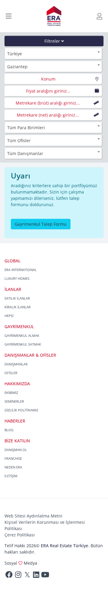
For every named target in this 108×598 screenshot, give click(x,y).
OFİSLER (10, 373)
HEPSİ (9, 315)
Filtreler (52, 41)
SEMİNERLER (14, 401)
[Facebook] (9, 576)
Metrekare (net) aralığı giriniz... (48, 115)
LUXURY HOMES (16, 278)
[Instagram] (18, 576)
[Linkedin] (36, 576)
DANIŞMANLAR (16, 364)
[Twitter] (27, 576)
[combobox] (53, 53)
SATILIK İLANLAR (17, 298)
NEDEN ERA (13, 467)
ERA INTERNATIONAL (20, 269)
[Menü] (8, 16)
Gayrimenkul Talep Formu (41, 224)
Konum (48, 79)
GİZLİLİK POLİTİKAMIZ (21, 410)
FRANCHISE (13, 458)
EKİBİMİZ (11, 392)
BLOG (9, 430)
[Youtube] (45, 576)
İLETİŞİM (10, 476)
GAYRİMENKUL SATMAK (22, 344)
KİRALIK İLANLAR (17, 307)
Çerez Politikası (19, 535)
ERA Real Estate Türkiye (64, 545)
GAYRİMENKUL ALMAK (21, 335)
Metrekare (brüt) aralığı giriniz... (48, 103)
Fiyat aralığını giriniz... (48, 91)
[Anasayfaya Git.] (54, 16)
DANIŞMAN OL (15, 449)
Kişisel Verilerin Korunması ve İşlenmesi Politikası (44, 525)
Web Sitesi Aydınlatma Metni (33, 516)
